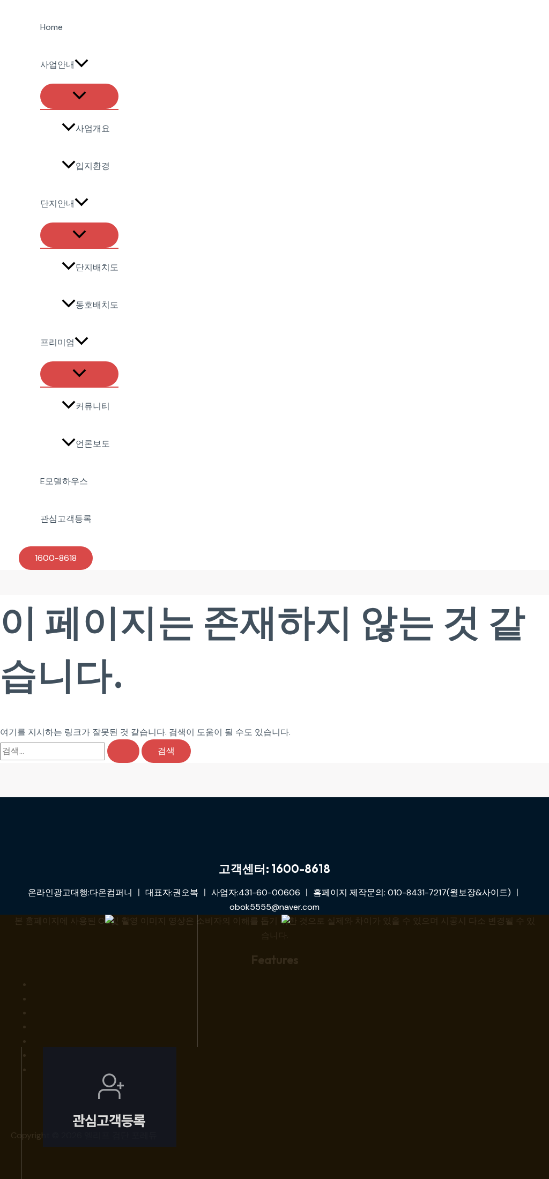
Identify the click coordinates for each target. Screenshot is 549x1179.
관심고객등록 (66, 518)
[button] (81, 65)
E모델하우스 (64, 481)
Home (51, 27)
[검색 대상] (71, 751)
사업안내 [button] (57, 64)
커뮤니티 (93, 406)
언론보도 (93, 443)
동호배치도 (97, 304)
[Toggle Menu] (79, 96)
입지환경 (93, 166)
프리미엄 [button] (57, 342)
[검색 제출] (123, 751)
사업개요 (93, 128)
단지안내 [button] (57, 203)
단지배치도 (97, 267)
